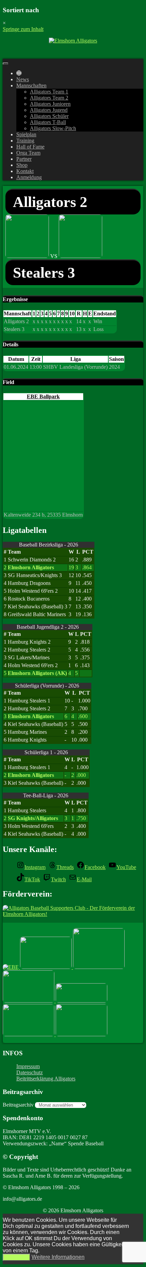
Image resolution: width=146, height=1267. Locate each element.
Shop (22, 165)
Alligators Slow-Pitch (53, 128)
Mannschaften (31, 85)
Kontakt (25, 171)
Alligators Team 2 (49, 98)
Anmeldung (29, 177)
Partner (24, 159)
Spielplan (26, 134)
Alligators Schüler (49, 116)
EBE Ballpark (43, 396)
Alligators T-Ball (48, 122)
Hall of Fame (30, 147)
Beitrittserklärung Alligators (45, 1078)
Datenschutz (29, 1072)
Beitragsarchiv (18, 1105)
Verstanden (16, 1257)
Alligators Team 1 (49, 91)
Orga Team (28, 153)
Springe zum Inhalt (23, 29)
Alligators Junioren (50, 104)
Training (25, 140)
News (22, 79)
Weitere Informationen (58, 1257)
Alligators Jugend (49, 110)
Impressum (28, 1066)
